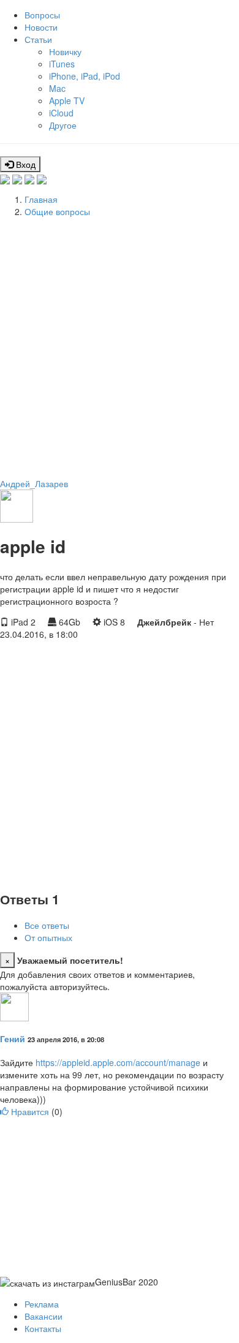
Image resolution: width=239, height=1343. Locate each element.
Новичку (65, 51)
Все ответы (47, 925)
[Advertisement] (119, 345)
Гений (12, 1038)
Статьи (38, 39)
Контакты (43, 1328)
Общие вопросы (57, 211)
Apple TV (67, 100)
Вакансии (44, 1316)
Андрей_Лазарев (34, 483)
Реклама (42, 1304)
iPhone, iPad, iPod (84, 76)
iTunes (62, 64)
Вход (24, 164)
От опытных (48, 937)
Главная (41, 199)
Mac (57, 88)
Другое (63, 125)
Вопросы (42, 15)
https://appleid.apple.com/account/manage (118, 1062)
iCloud (61, 113)
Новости (41, 27)
